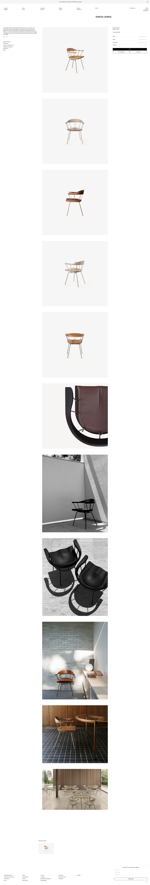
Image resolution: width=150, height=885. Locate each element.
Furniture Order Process (8, 45)
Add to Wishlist (121, 51)
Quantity (114, 45)
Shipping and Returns (8, 46)
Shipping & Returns (8, 875)
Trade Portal (132, 11)
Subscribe (61, 875)
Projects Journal (62, 877)
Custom (24, 878)
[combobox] (130, 874)
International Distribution (45, 878)
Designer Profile (6, 41)
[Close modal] (1, 28)
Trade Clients (25, 880)
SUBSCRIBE (102, 879)
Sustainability (43, 880)
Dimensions (5, 48)
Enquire (138, 51)
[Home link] (103, 17)
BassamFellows (116, 27)
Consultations (25, 877)
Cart (146, 8)
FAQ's (5, 880)
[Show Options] (147, 875)
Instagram (61, 878)
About (23, 875)
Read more (5, 36)
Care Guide (6, 878)
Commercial (132, 9)
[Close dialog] (147, 865)
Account (146, 9)
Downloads (5, 43)
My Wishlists (145, 10)
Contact (42, 875)
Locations (42, 877)
